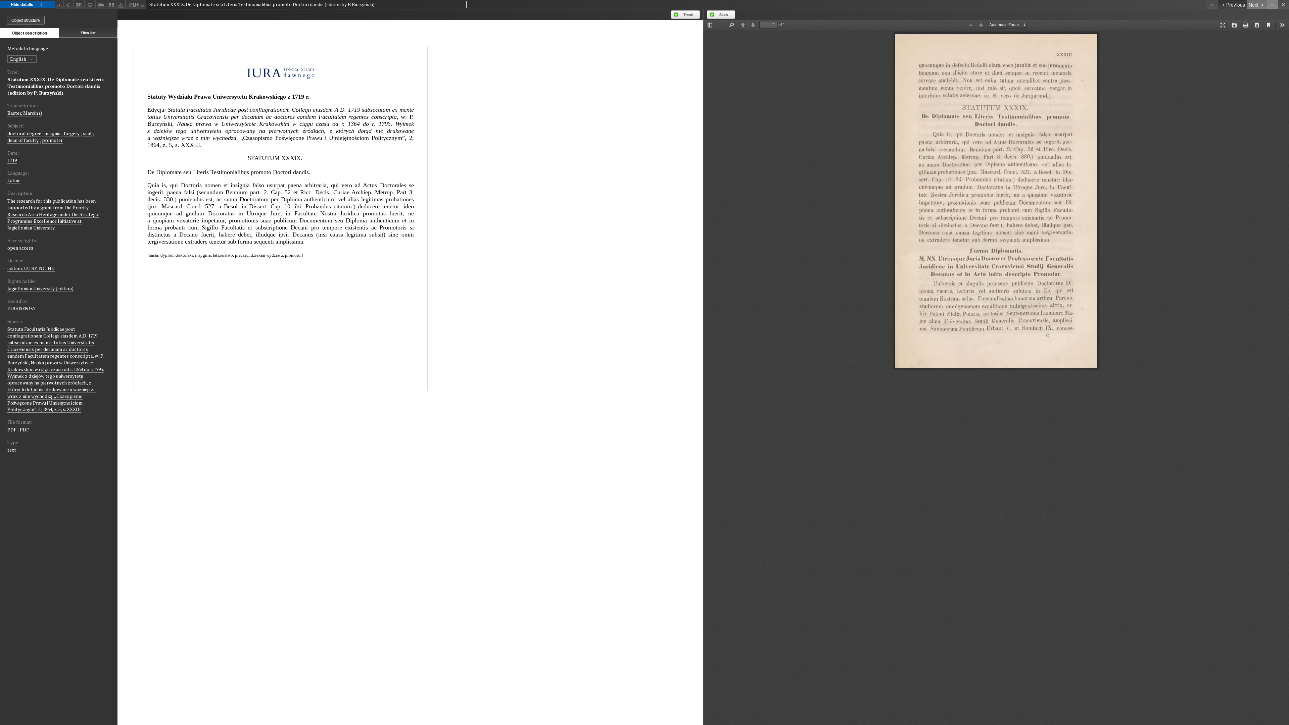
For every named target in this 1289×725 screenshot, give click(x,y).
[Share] (68, 4)
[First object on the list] (1212, 4)
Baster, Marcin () (24, 113)
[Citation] (111, 4)
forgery (72, 133)
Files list (88, 32)
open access (20, 248)
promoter (52, 140)
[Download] (59, 4)
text (11, 450)
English (18, 59)
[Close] (1283, 4)
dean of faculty (23, 140)
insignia (52, 133)
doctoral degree (24, 133)
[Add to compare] (79, 4)
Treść (688, 14)
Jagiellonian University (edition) (40, 288)
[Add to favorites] (90, 4)
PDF (134, 4)
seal (87, 133)
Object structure (25, 20)
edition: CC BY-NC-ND (31, 268)
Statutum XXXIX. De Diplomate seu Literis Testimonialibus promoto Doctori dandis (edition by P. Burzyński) (55, 86)
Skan (723, 14)
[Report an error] (121, 4)
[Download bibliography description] (101, 4)
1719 (12, 160)
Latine (13, 180)
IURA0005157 (21, 308)
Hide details (22, 4)
